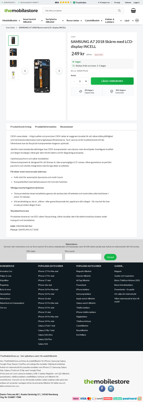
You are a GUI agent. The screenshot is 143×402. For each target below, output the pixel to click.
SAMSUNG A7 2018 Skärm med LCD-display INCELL (42, 27)
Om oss (3, 307)
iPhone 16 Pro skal (46, 294)
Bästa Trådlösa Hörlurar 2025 (127, 280)
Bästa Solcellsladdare (123, 285)
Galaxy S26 (43, 344)
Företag (117, 2)
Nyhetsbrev (5, 298)
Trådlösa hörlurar (83, 321)
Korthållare (81, 335)
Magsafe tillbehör (83, 271)
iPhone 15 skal (44, 312)
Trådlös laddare (83, 307)
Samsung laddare (83, 294)
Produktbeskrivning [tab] (20, 126)
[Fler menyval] (137, 20)
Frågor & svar (5, 276)
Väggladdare (81, 316)
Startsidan (10, 27)
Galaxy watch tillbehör (86, 303)
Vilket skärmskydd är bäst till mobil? (126, 300)
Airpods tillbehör (83, 276)
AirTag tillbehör (83, 280)
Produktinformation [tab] (45, 126)
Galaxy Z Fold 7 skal (46, 325)
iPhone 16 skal (44, 298)
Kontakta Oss (6, 271)
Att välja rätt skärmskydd (125, 294)
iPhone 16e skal (45, 285)
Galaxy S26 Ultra (45, 335)
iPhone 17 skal (44, 280)
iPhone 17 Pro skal (46, 276)
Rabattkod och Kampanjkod (12, 303)
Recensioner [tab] (66, 126)
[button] (70, 2)
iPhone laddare (82, 289)
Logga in (137, 2)
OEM (73, 37)
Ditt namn (31, 251)
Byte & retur (5, 289)
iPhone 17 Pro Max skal (48, 271)
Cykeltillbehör (82, 325)
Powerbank (81, 285)
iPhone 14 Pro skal (46, 321)
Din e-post (70, 251)
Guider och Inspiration (124, 276)
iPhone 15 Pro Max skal (48, 303)
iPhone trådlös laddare (86, 312)
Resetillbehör (82, 330)
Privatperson (105, 2)
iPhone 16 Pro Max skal (48, 289)
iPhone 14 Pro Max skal (48, 316)
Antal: (73, 75)
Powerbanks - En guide (124, 289)
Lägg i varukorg (112, 81)
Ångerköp (4, 285)
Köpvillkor (4, 280)
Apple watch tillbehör (85, 298)
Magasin (118, 271)
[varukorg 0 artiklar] (133, 10)
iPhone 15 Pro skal (46, 307)
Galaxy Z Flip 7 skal (46, 330)
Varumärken (5, 294)
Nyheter (128, 2)
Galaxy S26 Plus (45, 339)
